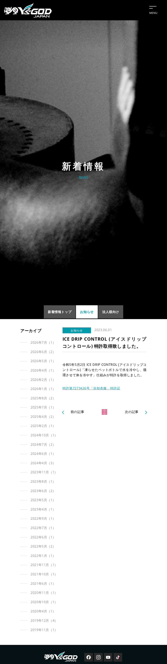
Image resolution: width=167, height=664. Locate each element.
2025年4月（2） (43, 416)
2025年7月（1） (43, 407)
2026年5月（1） (43, 361)
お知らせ (87, 312)
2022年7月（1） (43, 528)
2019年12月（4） (44, 620)
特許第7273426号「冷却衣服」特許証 (91, 388)
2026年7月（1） (43, 342)
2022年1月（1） (43, 555)
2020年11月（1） (44, 592)
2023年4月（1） (43, 509)
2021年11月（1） (44, 565)
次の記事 (131, 412)
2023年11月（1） (44, 472)
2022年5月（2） (43, 546)
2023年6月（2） (43, 491)
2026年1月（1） (43, 389)
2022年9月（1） (43, 518)
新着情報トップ (59, 312)
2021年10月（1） (44, 574)
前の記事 (77, 412)
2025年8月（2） (43, 398)
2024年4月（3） (43, 463)
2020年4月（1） (43, 611)
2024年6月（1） (43, 453)
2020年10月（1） (44, 602)
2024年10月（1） (44, 435)
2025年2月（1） (43, 426)
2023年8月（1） (43, 481)
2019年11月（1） (44, 630)
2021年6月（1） (43, 583)
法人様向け (110, 312)
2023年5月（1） (43, 500)
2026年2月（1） (43, 379)
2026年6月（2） (43, 352)
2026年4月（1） (43, 370)
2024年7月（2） (43, 444)
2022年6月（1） (43, 537)
